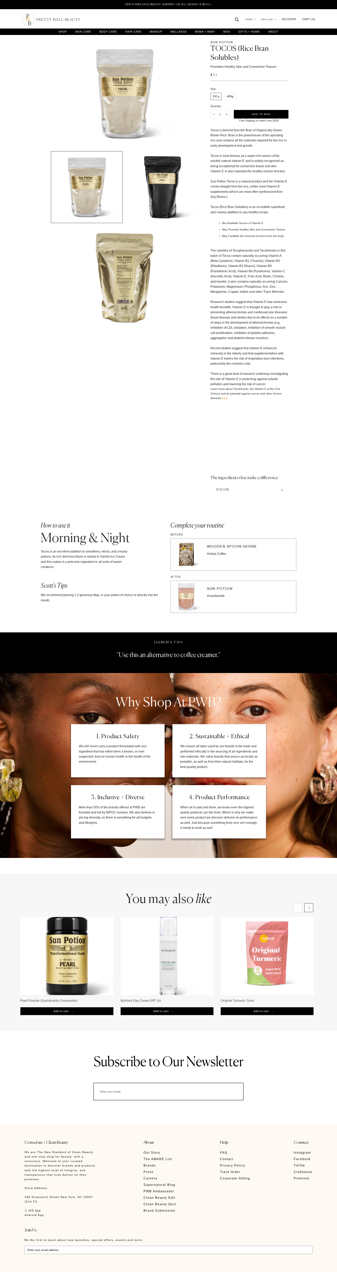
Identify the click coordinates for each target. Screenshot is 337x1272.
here (225, 398)
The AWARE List (158, 1159)
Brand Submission (159, 1210)
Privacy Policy (232, 1165)
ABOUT (273, 31)
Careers (150, 1178)
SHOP (63, 31)
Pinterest (302, 1178)
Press (148, 1172)
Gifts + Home (249, 31)
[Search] (237, 19)
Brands (150, 1165)
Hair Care (133, 31)
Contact (226, 1159)
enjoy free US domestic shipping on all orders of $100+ (168, 4)
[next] (308, 907)
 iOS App (33, 1210)
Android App (34, 1215)
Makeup (156, 31)
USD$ (248, 19)
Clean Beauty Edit (159, 1197)
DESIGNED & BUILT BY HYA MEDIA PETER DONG (61, 1266)
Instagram (302, 1152)
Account (289, 19)
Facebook (302, 1159)
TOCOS (222, 490)
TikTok (299, 1165)
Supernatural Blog (159, 1184)
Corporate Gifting (235, 1178)
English (267, 19)
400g (230, 96)
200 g (216, 96)
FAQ (223, 1152)
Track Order (230, 1172)
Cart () (308, 19)
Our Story (152, 1152)
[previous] (298, 907)
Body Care (108, 31)
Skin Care (83, 31)
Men (226, 31)
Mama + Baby (205, 31)
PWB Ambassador (159, 1191)
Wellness (178, 31)
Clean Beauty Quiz (160, 1204)
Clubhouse (303, 1172)
